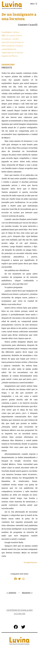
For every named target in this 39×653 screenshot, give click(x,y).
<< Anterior (11, 592)
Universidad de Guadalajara (19, 610)
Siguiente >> (27, 592)
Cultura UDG (19, 613)
